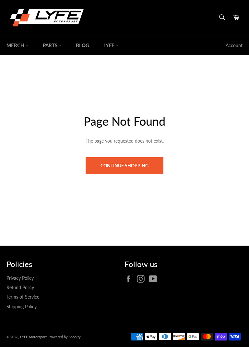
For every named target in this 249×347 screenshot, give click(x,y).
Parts (51, 45)
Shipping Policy (21, 306)
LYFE (109, 45)
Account (234, 45)
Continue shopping (124, 165)
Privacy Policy (20, 278)
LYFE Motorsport (33, 337)
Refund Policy (20, 287)
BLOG (82, 45)
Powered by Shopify (65, 337)
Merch (16, 45)
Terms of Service (22, 297)
